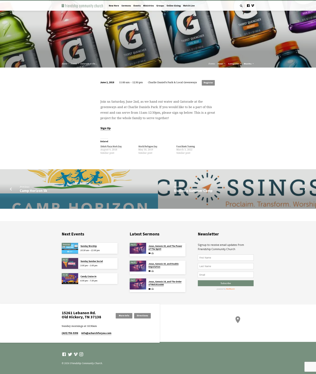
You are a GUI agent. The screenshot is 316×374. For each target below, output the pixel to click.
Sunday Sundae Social (91, 261)
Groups (160, 5)
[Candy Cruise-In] (70, 278)
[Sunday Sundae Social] (70, 263)
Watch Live (189, 5)
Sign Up (105, 128)
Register (208, 82)
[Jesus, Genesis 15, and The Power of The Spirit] (138, 248)
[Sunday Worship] (70, 248)
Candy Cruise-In (88, 276)
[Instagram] (81, 354)
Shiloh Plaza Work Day (111, 146)
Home (64, 63)
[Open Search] (241, 5)
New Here (114, 5)
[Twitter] (70, 354)
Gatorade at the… (88, 63)
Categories (233, 63)
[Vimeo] (252, 5)
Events (137, 5)
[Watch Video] (149, 253)
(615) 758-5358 (70, 333)
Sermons (126, 5)
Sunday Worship (88, 246)
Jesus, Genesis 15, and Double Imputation (163, 265)
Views (221, 63)
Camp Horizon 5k (33, 190)
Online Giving (174, 5)
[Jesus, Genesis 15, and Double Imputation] (138, 266)
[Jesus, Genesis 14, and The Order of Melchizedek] (138, 283)
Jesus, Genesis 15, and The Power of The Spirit (165, 247)
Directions (142, 315)
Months (248, 63)
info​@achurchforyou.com (96, 333)
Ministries (148, 5)
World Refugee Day (147, 146)
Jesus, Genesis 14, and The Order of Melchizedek (165, 283)
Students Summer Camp (193, 190)
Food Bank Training (185, 146)
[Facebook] (248, 5)
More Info (124, 315)
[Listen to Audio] (152, 253)
